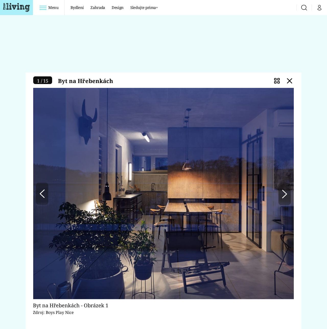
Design (118, 7)
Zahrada (97, 7)
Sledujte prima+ (144, 7)
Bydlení (77, 7)
